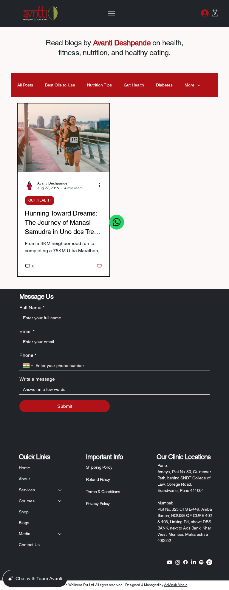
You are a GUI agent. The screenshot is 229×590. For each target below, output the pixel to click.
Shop (24, 512)
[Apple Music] (209, 562)
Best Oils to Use (60, 85)
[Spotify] (201, 562)
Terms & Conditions (103, 491)
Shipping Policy (99, 467)
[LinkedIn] (193, 562)
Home (24, 467)
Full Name (31, 307)
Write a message (37, 379)
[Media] (59, 533)
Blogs (24, 522)
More (189, 85)
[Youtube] (170, 562)
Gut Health (134, 85)
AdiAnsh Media (175, 585)
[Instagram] (178, 562)
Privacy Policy (98, 503)
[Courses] (59, 501)
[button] (215, 12)
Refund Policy (98, 479)
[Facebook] (185, 562)
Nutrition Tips (99, 85)
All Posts (25, 85)
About (24, 478)
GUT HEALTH (39, 200)
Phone (27, 355)
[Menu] (111, 13)
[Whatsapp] (116, 222)
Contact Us (29, 544)
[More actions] (101, 185)
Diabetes (164, 85)
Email (27, 331)
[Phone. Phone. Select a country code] (28, 365)
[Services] (59, 489)
